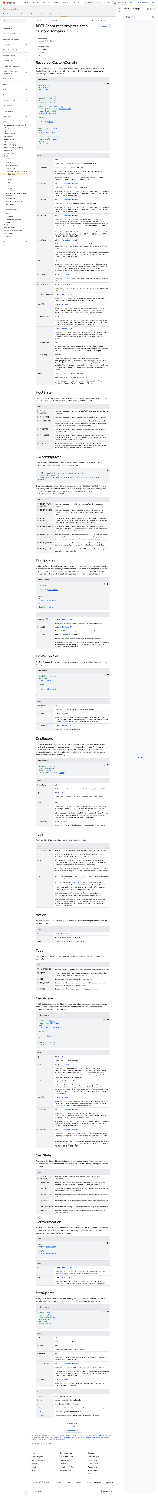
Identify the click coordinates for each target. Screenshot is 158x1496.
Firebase (38, 20)
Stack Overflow (93, 1460)
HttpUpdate (50, 1253)
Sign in (153, 3)
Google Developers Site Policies (92, 1437)
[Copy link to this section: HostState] (54, 392)
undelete (40, 1416)
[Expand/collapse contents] (49, 38)
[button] (12, 33)
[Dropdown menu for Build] (28, 2)
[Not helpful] (108, 20)
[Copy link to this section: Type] (46, 834)
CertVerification (53, 1027)
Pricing (55, 3)
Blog (131, 3)
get (38, 1404)
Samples (74, 14)
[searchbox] (14, 21)
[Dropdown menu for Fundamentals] (26, 13)
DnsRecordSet (53, 590)
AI (31, 14)
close (154, 8)
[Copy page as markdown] (74, 31)
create (39, 1396)
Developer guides (37, 1457)
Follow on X (63, 1464)
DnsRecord (52, 689)
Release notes (92, 1467)
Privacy (40, 1491)
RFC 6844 (77, 883)
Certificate (51, 132)
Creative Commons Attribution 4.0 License (93, 1435)
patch (39, 1412)
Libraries (34, 1467)
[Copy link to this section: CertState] (53, 1155)
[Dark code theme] (108, 83)
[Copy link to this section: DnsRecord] (55, 739)
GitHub (33, 1470)
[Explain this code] (104, 83)
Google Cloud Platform (93, 1483)
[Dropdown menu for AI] (35, 13)
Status (50, 122)
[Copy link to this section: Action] (48, 915)
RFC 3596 (79, 877)
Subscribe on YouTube (67, 1467)
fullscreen (151, 8)
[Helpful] (104, 20)
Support (76, 3)
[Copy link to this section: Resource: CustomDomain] (79, 63)
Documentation (10, 9)
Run (34, 3)
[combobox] (94, 3)
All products (109, 1483)
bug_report (147, 8)
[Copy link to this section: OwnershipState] (63, 457)
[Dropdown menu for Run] (38, 2)
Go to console (142, 3)
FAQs (90, 1474)
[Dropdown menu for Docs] (68, 2)
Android (58, 1483)
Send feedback (101, 26)
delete (39, 1400)
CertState (55, 1023)
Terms (33, 1491)
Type (60, 128)
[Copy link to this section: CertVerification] (63, 1222)
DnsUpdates (50, 113)
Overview (6, 14)
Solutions (45, 3)
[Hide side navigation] (26, 1492)
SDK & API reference (38, 1460)
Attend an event (65, 1470)
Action (61, 773)
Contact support (93, 1457)
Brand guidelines (94, 1470)
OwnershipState (65, 109)
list (38, 1408)
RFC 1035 (76, 854)
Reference (64, 14)
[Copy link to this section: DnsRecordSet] (60, 656)
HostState (58, 107)
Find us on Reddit (65, 1460)
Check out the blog (66, 1457)
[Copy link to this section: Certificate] (55, 998)
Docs (64, 3)
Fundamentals (19, 14)
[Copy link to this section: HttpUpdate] (56, 1293)
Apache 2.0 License (62, 1437)
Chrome (68, 1483)
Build (24, 3)
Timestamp (66, 183)
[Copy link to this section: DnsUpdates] (57, 560)
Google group (93, 1464)
